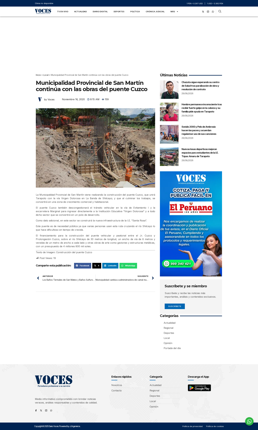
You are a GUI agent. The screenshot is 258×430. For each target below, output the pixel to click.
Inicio (38, 75)
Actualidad (80, 11)
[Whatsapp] (51, 410)
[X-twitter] (203, 12)
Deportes (119, 11)
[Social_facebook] (198, 12)
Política (135, 11)
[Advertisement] (129, 39)
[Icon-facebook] (36, 410)
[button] (82, 266)
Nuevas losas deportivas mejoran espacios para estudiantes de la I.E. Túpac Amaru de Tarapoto (200, 153)
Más (173, 11)
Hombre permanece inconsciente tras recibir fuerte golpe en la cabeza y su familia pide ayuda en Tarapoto (202, 108)
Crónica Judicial (155, 11)
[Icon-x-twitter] (41, 410)
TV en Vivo (62, 11)
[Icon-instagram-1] (208, 12)
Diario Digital (100, 11)
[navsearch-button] (219, 11)
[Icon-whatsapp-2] (213, 12)
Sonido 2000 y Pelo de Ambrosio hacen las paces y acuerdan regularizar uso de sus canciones (199, 130)
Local (46, 75)
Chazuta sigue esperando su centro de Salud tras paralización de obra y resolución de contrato (200, 86)
